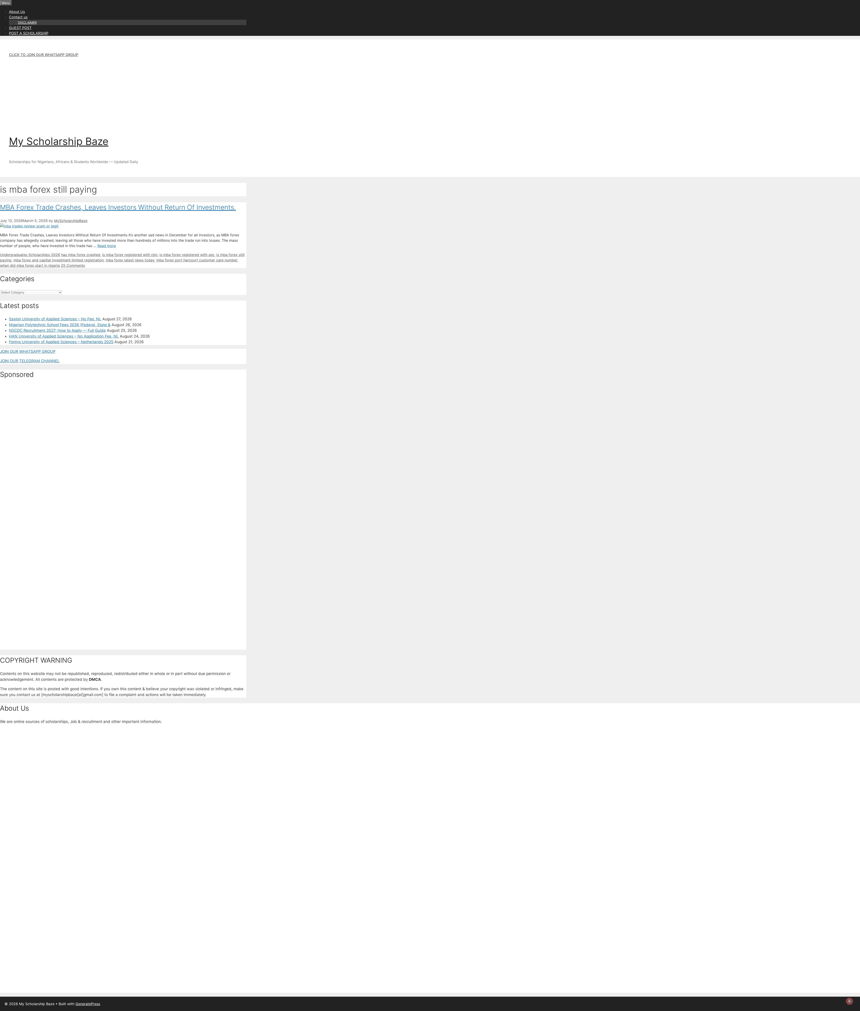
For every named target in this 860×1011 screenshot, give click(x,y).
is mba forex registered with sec (186, 254)
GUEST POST (20, 28)
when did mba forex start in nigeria (30, 265)
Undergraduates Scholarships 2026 (30, 254)
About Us (17, 11)
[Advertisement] (132, 92)
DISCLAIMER (27, 22)
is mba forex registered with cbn (129, 254)
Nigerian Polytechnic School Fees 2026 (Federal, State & (59, 325)
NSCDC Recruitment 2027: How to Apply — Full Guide (57, 330)
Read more (106, 246)
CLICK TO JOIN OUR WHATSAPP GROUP (43, 54)
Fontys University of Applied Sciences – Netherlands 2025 (61, 342)
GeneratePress (87, 1004)
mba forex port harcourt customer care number (196, 260)
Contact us (18, 17)
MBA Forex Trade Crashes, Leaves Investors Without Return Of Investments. (118, 207)
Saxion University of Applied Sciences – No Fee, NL (55, 319)
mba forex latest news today (130, 260)
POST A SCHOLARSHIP (28, 33)
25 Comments (73, 265)
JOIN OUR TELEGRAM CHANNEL (30, 361)
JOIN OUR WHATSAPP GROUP (28, 351)
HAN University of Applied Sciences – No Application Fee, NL (64, 336)
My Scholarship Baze (58, 141)
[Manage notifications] (849, 1001)
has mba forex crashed (80, 254)
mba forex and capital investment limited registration (58, 260)
